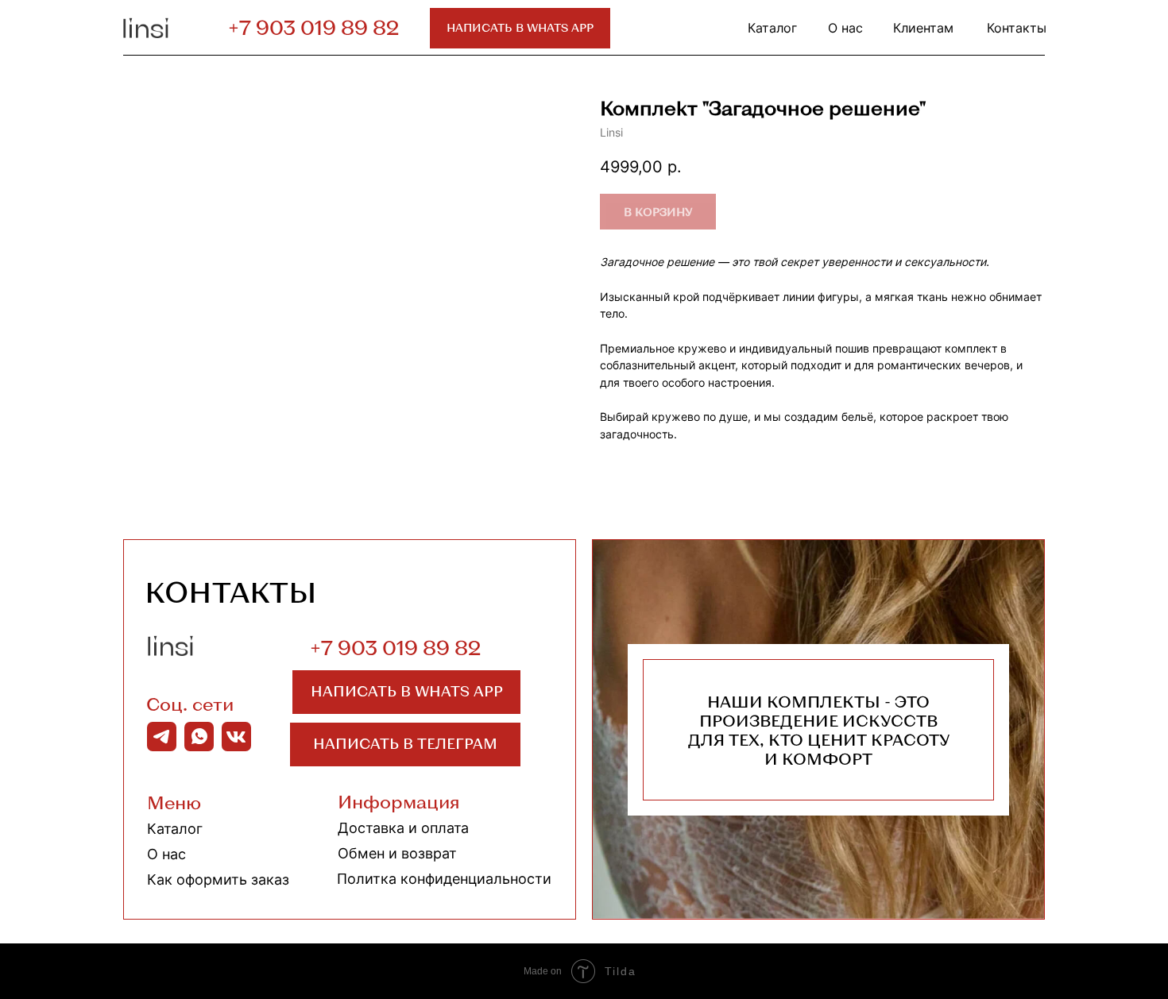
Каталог (175, 828)
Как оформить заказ (218, 879)
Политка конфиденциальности (444, 878)
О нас (166, 854)
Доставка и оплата (403, 828)
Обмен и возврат (397, 853)
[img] (147, 27)
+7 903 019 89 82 (313, 27)
